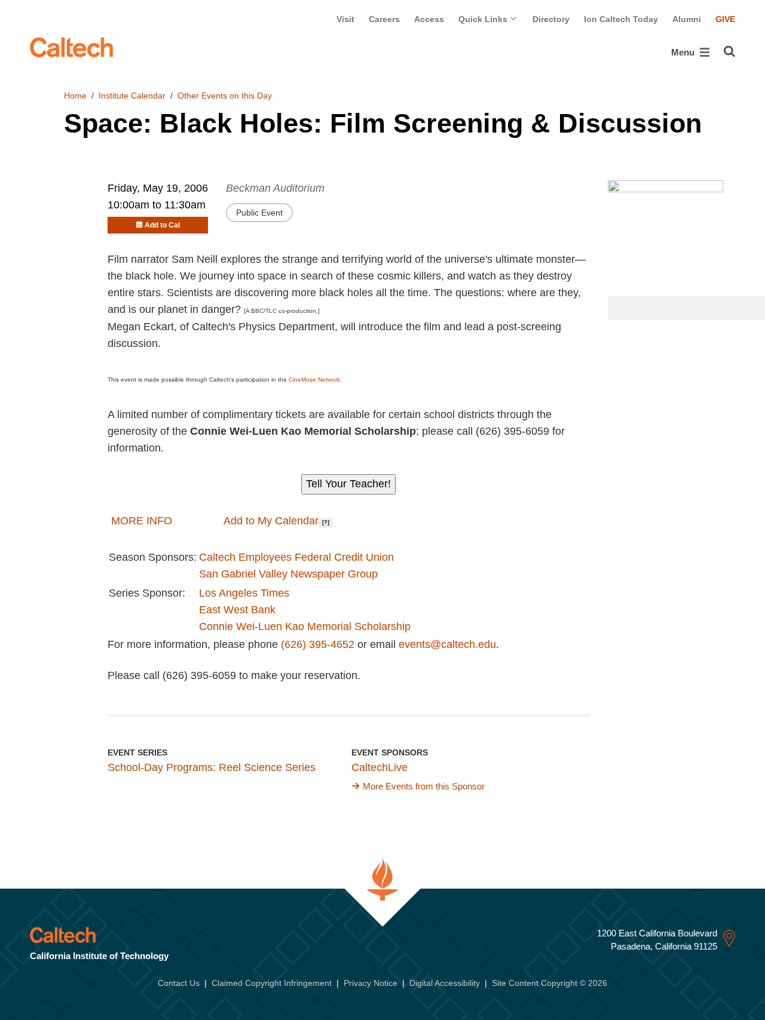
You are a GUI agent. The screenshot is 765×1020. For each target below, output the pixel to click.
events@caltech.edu (447, 644)
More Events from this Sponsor (424, 786)
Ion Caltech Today (621, 19)
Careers (384, 19)
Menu (684, 52)
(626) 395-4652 (317, 644)
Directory (551, 19)
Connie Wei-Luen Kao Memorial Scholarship (305, 626)
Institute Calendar (132, 95)
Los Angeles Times (244, 593)
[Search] (729, 51)
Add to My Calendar (270, 521)
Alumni (686, 19)
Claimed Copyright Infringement (272, 983)
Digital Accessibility (444, 983)
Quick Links (484, 19)
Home (75, 95)
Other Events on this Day (225, 95)
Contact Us (179, 983)
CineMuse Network (314, 379)
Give (725, 19)
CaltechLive (379, 767)
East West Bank (237, 610)
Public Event (259, 212)
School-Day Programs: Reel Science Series (212, 767)
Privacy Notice (370, 983)
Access (429, 19)
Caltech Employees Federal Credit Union (296, 557)
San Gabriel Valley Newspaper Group (288, 574)
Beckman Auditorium (275, 188)
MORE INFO (141, 521)
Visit (345, 19)
